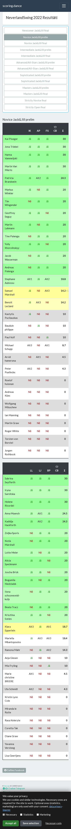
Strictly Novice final (35, 100)
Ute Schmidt (11, 689)
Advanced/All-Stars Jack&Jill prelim (35, 62)
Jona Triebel (11, 146)
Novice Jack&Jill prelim (35, 37)
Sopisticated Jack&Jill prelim (35, 75)
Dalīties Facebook (15, 770)
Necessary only (54, 823)
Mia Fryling (11, 665)
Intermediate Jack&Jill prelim (35, 49)
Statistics (28, 814)
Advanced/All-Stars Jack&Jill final (35, 68)
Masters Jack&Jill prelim (35, 87)
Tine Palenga (12, 236)
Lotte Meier (11, 552)
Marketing (45, 814)
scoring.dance (12, 6)
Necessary (11, 814)
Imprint (6, 810)
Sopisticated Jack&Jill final (35, 81)
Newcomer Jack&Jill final (35, 30)
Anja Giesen (11, 657)
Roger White (12, 430)
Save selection (31, 823)
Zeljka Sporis (12, 533)
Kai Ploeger (11, 138)
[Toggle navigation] (63, 6)
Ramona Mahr (12, 649)
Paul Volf (10, 337)
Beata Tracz (11, 607)
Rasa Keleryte (12, 720)
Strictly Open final (35, 107)
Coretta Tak (11, 728)
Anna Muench (12, 513)
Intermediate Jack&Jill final (35, 55)
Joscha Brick (11, 572)
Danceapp (6, 786)
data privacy (55, 806)
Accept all (10, 823)
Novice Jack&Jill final (35, 43)
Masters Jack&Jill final (35, 93)
